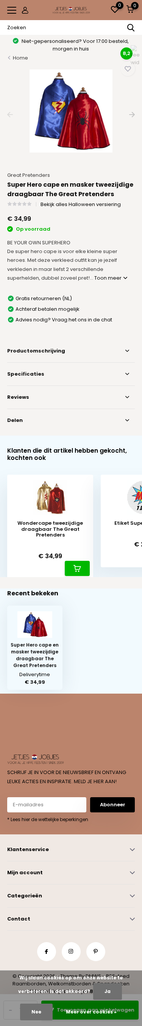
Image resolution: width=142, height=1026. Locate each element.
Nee (36, 1012)
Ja (108, 991)
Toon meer (108, 278)
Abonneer (112, 804)
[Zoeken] (131, 27)
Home (20, 57)
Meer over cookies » (91, 1012)
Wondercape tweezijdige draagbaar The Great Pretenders (50, 529)
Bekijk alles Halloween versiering (81, 204)
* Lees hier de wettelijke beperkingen (47, 819)
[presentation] (10, 114)
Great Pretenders (28, 175)
